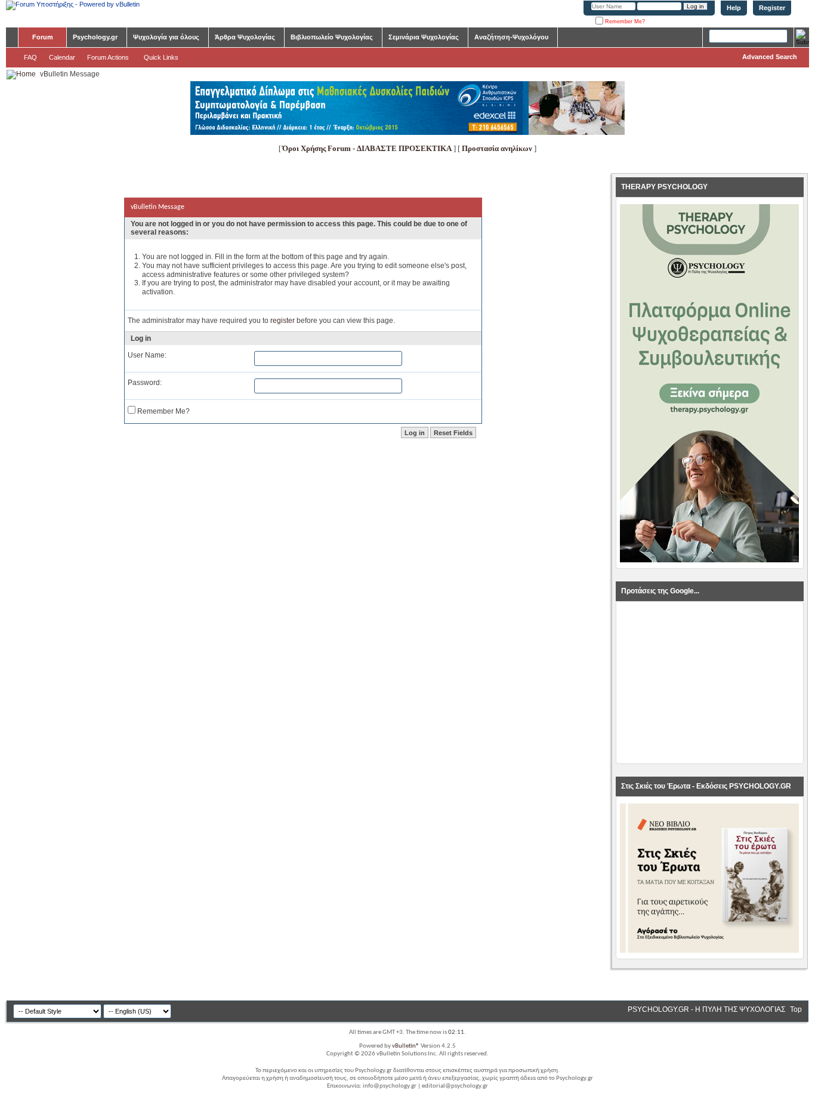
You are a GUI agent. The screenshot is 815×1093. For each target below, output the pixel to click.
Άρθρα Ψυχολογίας (245, 37)
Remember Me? (624, 21)
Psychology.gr (95, 37)
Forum (42, 37)
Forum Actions (108, 57)
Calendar (62, 57)
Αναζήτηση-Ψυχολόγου (511, 37)
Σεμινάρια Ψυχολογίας (423, 37)
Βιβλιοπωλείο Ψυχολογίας (332, 37)
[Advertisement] (709, 683)
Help (734, 7)
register (282, 320)
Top (796, 1009)
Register (772, 7)
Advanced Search (769, 56)
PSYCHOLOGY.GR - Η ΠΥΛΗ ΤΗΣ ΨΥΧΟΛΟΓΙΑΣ (706, 1009)
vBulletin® (405, 1046)
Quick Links (161, 57)
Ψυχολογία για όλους (166, 37)
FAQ (30, 57)
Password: (145, 382)
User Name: (147, 355)
